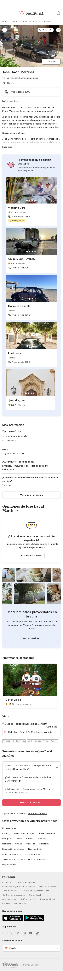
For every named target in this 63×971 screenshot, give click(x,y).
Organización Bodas (11, 854)
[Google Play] (34, 920)
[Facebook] (5, 933)
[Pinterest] (18, 933)
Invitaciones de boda (24, 833)
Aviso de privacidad (48, 886)
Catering (6, 833)
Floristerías (44, 844)
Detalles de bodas (46, 833)
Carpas (18, 844)
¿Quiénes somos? (28, 899)
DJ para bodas (9, 864)
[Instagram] (24, 933)
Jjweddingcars (16, 400)
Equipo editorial (47, 899)
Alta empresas (9, 899)
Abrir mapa (51, 726)
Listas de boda (35, 849)
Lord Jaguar (15, 353)
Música (29, 838)
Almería (6, 21)
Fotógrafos (7, 838)
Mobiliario (6, 844)
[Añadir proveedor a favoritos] (58, 30)
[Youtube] (30, 933)
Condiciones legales (25, 882)
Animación (30, 844)
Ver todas (51, 61)
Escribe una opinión (31, 555)
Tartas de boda (9, 859)
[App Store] (12, 920)
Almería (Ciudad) (21, 21)
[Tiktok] (37, 933)
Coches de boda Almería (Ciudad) (42, 741)
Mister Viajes (13, 699)
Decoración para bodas (13, 849)
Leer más (7, 147)
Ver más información (31, 495)
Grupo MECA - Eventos (22, 258)
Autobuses (41, 838)
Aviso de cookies (10, 891)
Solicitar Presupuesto (31, 802)
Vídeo (19, 838)
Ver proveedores (32, 638)
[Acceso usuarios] (59, 13)
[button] (31, 539)
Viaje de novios (32, 854)
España (12, 948)
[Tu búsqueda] (4, 30)
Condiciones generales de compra (18, 886)
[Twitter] (11, 933)
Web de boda (20, 903)
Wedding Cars (16, 207)
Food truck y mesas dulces (33, 859)
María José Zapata (19, 306)
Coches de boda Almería (14, 741)
